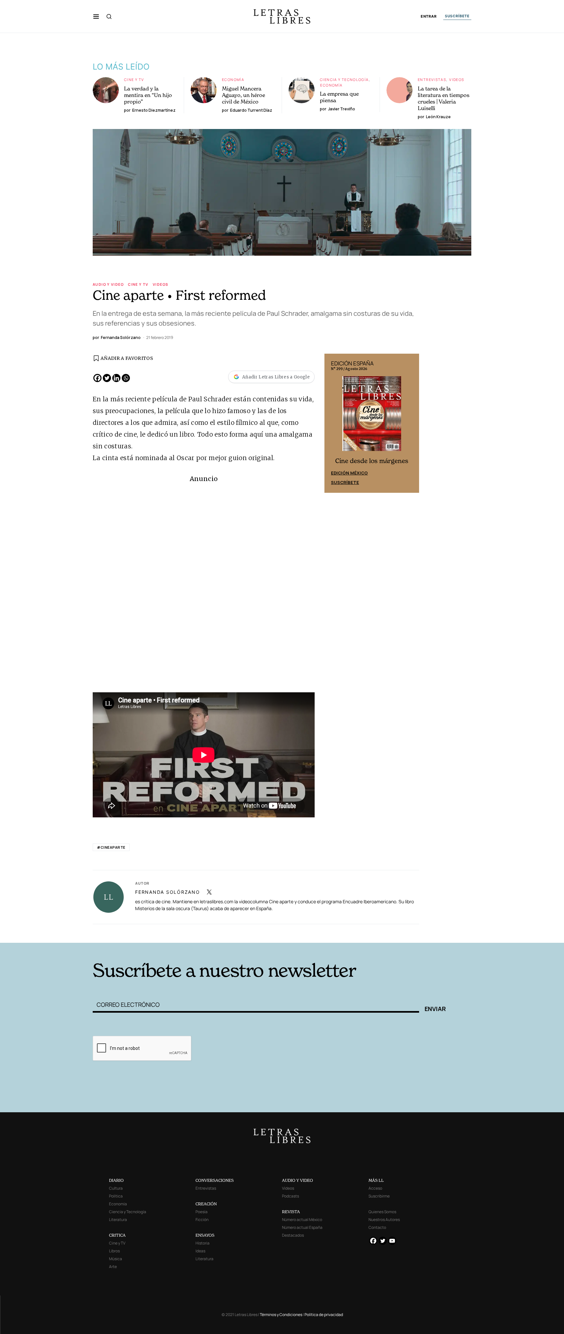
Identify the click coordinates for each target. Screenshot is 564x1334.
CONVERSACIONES (215, 1180)
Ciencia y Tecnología (344, 79)
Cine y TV (134, 79)
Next (410, 423)
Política (116, 1196)
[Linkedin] (116, 378)
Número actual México (302, 1219)
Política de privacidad (324, 1314)
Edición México (349, 473)
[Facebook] (97, 378)
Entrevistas (432, 79)
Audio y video (108, 284)
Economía (233, 79)
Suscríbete (345, 482)
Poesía (202, 1211)
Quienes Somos (382, 1211)
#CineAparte (111, 847)
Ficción (202, 1219)
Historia (203, 1243)
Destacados (293, 1235)
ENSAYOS (205, 1235)
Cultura (116, 1188)
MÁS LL (376, 1180)
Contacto (377, 1227)
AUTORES (370, 933)
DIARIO (116, 1180)
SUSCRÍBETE (457, 16)
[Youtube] (392, 1241)
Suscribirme (379, 1196)
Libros (114, 1251)
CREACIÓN (206, 1203)
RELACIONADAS (181, 933)
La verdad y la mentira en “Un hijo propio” (148, 95)
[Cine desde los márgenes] (371, 416)
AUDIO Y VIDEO (297, 1180)
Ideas (200, 1251)
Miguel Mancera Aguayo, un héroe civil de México (243, 95)
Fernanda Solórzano (167, 892)
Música (115, 1259)
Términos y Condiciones (281, 1314)
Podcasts (290, 1196)
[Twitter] (107, 378)
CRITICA (117, 1235)
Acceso (375, 1188)
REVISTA (291, 1211)
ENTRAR (429, 16)
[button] (96, 16)
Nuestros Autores (384, 1219)
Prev (333, 423)
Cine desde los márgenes (371, 461)
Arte (113, 1266)
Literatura (118, 1219)
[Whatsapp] (126, 378)
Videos (456, 79)
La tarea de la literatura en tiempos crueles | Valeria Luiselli (443, 98)
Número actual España (302, 1227)
